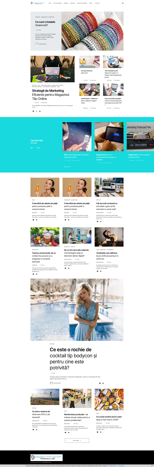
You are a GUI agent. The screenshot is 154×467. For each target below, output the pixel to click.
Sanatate (67, 246)
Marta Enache (67, 423)
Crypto (98, 200)
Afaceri (34, 85)
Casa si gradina (101, 249)
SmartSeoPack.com (46, 462)
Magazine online (46, 85)
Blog (33, 200)
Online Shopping (37, 86)
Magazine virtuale (57, 85)
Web (58, 86)
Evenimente (110, 249)
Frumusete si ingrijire (47, 17)
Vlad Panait (34, 212)
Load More (76, 440)
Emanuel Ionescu (42, 44)
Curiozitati (35, 249)
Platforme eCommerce (49, 86)
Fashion (37, 17)
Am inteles (121, 466)
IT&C (39, 85)
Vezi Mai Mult (112, 466)
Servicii (73, 246)
